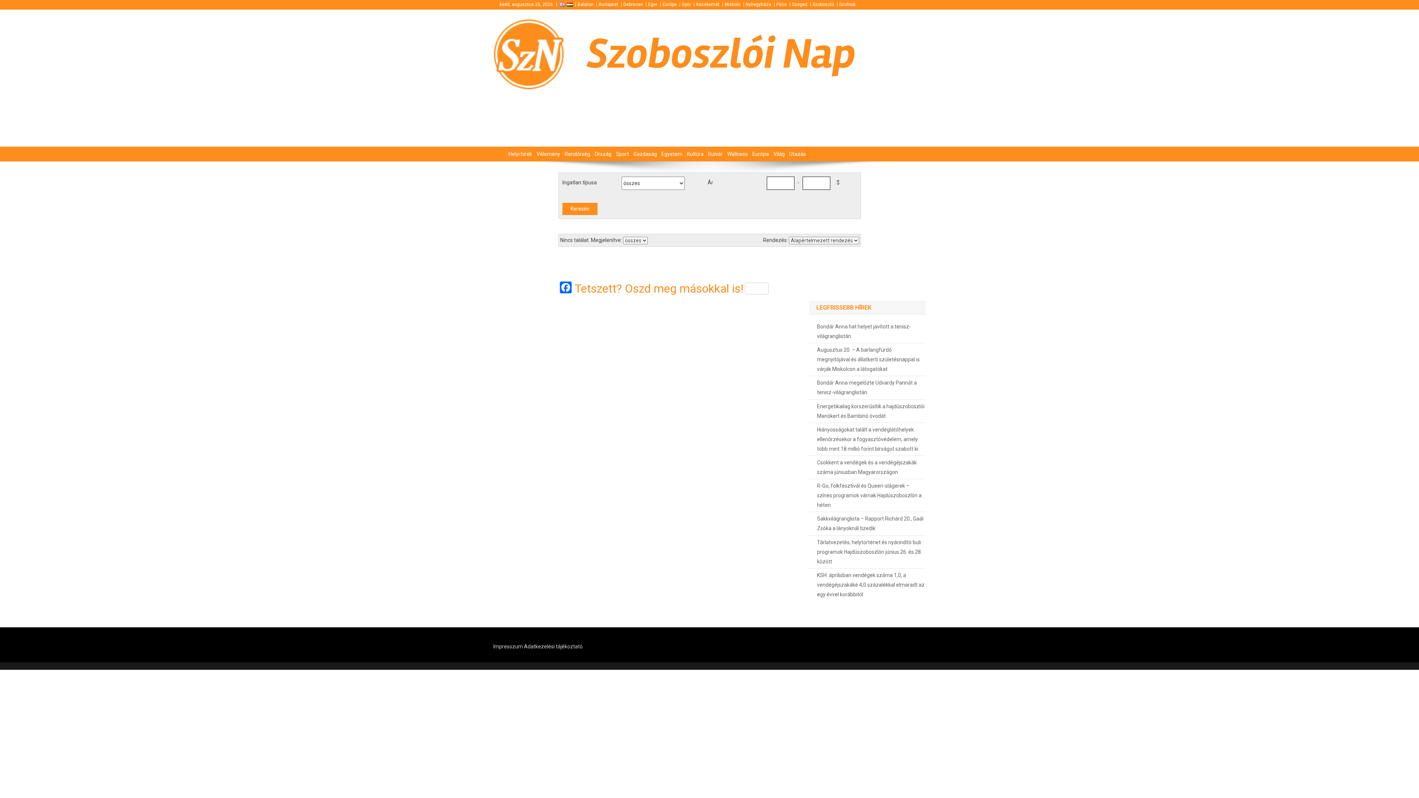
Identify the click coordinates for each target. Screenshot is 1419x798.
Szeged (799, 4)
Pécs (781, 4)
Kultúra (695, 154)
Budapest (608, 4)
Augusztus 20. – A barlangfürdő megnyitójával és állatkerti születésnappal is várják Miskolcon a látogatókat (868, 359)
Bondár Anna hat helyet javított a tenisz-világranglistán (864, 331)
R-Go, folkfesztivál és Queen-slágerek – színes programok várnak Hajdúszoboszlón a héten (869, 495)
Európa (670, 4)
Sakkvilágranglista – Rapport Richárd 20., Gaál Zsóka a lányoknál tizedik (870, 523)
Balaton (585, 4)
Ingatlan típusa (579, 182)
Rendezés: (775, 240)
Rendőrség (577, 154)
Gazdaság (645, 154)
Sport (622, 154)
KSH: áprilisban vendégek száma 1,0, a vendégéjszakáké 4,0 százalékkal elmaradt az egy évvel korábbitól (871, 584)
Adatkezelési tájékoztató (553, 646)
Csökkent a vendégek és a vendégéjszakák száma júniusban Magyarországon (867, 467)
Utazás (797, 154)
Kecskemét (707, 4)
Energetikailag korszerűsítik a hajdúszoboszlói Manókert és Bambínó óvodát (871, 411)
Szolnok (847, 4)
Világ (779, 154)
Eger (652, 4)
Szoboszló (823, 4)
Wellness (737, 154)
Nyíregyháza (758, 4)
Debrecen (633, 4)
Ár (710, 182)
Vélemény (548, 154)
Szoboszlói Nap (721, 54)
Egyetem (672, 154)
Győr (686, 4)
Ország (603, 154)
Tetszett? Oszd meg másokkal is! (659, 288)
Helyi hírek (520, 154)
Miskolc (733, 4)
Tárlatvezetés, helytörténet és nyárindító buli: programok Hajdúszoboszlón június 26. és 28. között (869, 552)
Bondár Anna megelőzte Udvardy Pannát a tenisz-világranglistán (867, 387)
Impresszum (508, 646)
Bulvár (715, 154)
